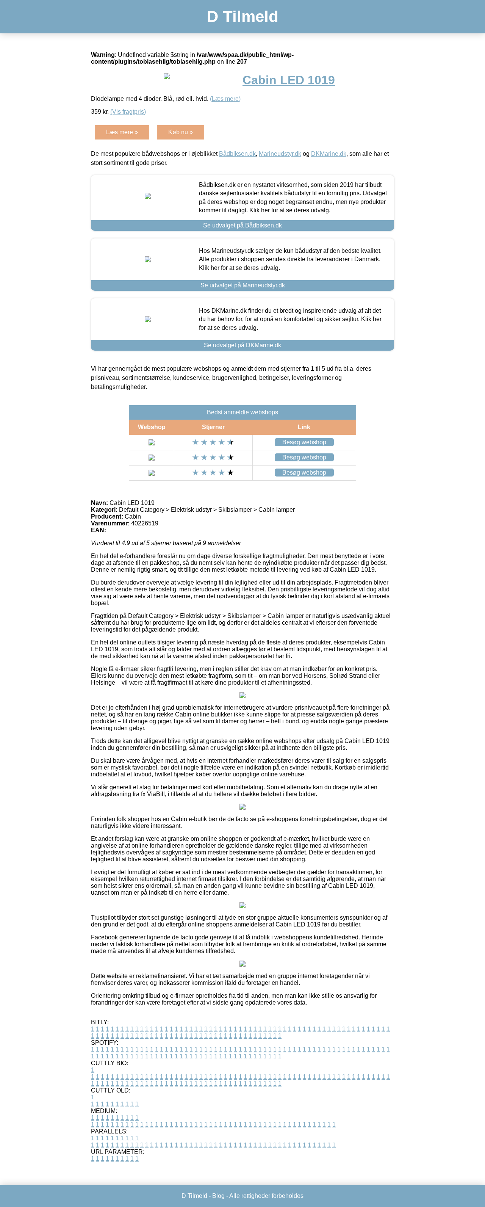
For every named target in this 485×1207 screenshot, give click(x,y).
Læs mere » (122, 132)
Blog (218, 1196)
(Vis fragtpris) (128, 111)
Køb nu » (180, 132)
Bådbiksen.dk (237, 153)
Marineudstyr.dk (280, 153)
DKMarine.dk (328, 153)
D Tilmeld (242, 16)
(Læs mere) (225, 99)
